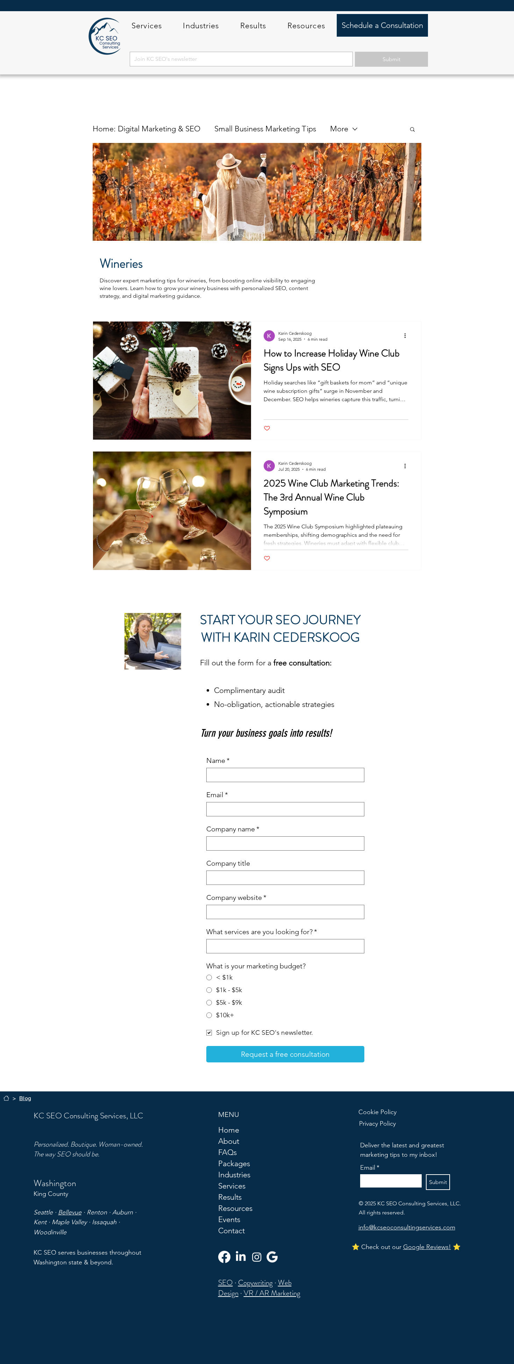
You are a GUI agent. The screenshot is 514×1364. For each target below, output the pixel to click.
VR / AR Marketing (272, 1293)
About (228, 1141)
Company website (236, 897)
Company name (232, 829)
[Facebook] (224, 1257)
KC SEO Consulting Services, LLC (88, 1115)
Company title (228, 863)
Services (231, 1186)
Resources (235, 1208)
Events (229, 1219)
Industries (234, 1174)
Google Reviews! (427, 1247)
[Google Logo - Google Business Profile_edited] (272, 1257)
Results (230, 1197)
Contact (231, 1230)
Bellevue (69, 1212)
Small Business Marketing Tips (265, 128)
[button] (146, 25)
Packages (234, 1163)
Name (218, 760)
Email (217, 795)
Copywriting (255, 1282)
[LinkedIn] (241, 1257)
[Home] (6, 1098)
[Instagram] (257, 1257)
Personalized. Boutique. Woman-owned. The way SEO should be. (88, 1149)
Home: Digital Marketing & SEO (146, 128)
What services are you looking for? (261, 932)
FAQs (227, 1152)
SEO (225, 1282)
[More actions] (407, 336)
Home (228, 1130)
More (339, 128)
